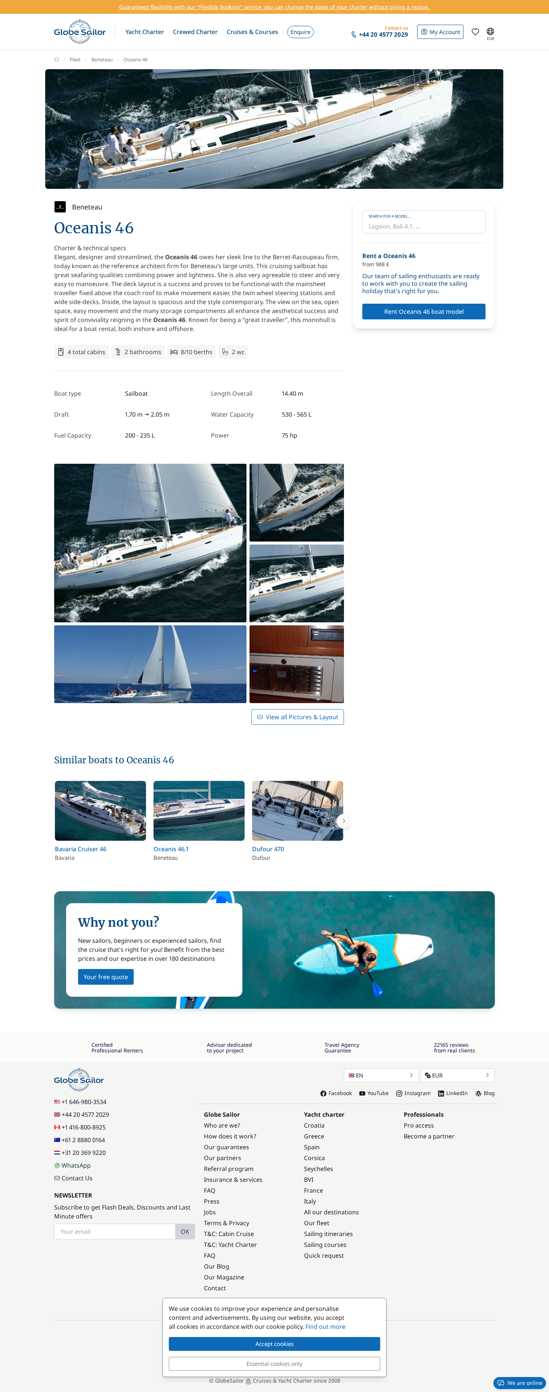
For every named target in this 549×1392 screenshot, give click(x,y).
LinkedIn (457, 1093)
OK (185, 1231)
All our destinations (331, 1212)
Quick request (324, 1255)
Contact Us (77, 1178)
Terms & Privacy (226, 1223)
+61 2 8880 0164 (83, 1140)
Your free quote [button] (106, 977)
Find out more (325, 1326)
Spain (312, 1147)
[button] (144, 32)
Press (212, 1201)
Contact (215, 1288)
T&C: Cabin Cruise (229, 1234)
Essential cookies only (274, 1363)
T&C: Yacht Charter (230, 1245)
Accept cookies (274, 1343)
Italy (310, 1201)
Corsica (314, 1158)
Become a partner (429, 1136)
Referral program (229, 1169)
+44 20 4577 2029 (85, 1114)
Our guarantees (226, 1147)
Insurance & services (233, 1179)
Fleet (75, 59)
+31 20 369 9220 (84, 1153)
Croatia (314, 1125)
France (313, 1190)
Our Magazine (224, 1277)
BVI (308, 1179)
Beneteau (102, 59)
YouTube (378, 1093)
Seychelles (318, 1169)
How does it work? (230, 1136)
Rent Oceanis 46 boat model (424, 311)
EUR (437, 1075)
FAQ (209, 1190)
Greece (314, 1136)
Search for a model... (390, 216)
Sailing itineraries (328, 1234)
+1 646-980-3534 (84, 1102)
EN (359, 1075)
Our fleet (316, 1223)
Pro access (419, 1125)
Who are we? (222, 1125)
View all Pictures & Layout (302, 717)
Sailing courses (325, 1245)
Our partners (222, 1158)
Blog (489, 1093)
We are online (525, 1382)
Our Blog (216, 1266)
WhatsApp (76, 1165)
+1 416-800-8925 (84, 1127)
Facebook (340, 1093)
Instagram (417, 1093)
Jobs (210, 1212)
